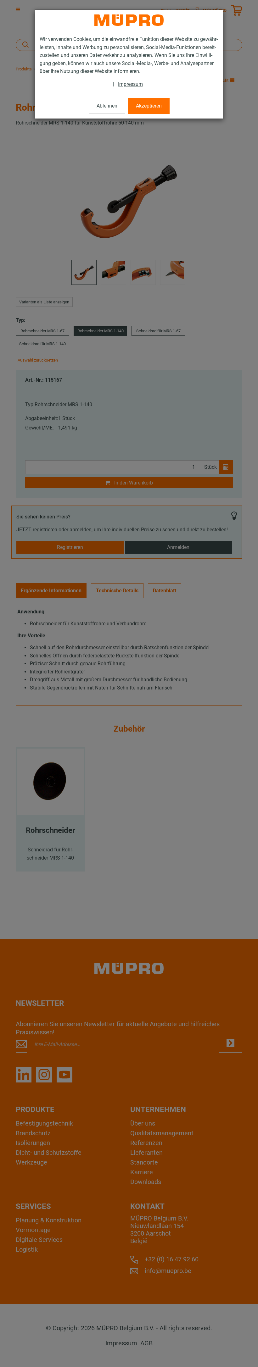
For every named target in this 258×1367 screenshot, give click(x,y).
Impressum (130, 84)
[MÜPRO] (129, 20)
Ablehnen (107, 106)
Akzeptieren (149, 106)
